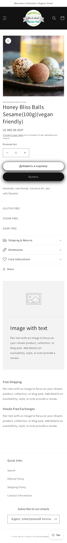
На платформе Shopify (46, 536)
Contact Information (19, 495)
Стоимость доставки (13, 135)
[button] (5, 18)
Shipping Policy (16, 487)
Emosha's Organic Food (27, 536)
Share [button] (10, 269)
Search (11, 470)
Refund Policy (15, 478)
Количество (10, 144)
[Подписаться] (55, 519)
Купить (33, 177)
